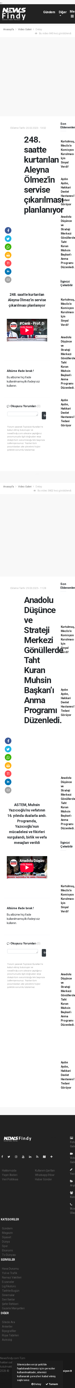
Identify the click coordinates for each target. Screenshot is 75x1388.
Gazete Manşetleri (13, 1308)
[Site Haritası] (46, 1156)
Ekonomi (7, 1250)
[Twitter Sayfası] (10, 1156)
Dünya (6, 1241)
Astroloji (7, 1339)
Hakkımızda (9, 1170)
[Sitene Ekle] (53, 1156)
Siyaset (6, 1237)
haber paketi (7, 1375)
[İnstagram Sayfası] (18, 1156)
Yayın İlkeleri (9, 1175)
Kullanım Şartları (45, 1170)
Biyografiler (9, 1331)
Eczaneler (8, 1281)
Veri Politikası (10, 1179)
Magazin (7, 1232)
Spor (5, 1246)
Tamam (53, 1384)
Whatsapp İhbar (44, 1175)
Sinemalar (8, 1295)
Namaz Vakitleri (11, 1277)
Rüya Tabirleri (10, 1335)
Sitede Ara (8, 1322)
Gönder (45, 415)
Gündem (49, 12)
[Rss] (39, 1156)
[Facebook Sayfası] (3, 1156)
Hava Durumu (10, 1268)
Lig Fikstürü (9, 1286)
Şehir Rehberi (10, 1303)
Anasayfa (8, 29)
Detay (37, 1384)
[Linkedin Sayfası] (32, 1156)
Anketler (7, 1326)
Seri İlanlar (8, 1299)
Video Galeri (25, 29)
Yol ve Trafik (9, 1273)
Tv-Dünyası (9, 1254)
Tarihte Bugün (10, 1290)
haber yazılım (8, 1379)
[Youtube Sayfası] (25, 1156)
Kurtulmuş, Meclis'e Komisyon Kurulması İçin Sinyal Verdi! (68, 154)
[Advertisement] (37, 76)
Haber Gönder (43, 1179)
